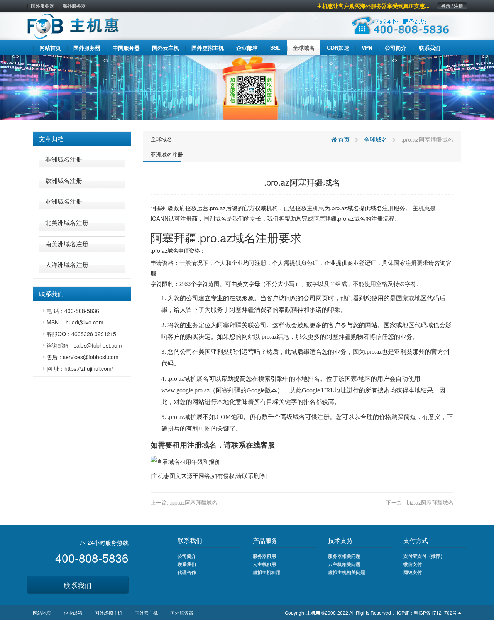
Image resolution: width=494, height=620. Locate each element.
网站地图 (42, 612)
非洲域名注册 (63, 159)
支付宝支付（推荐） (424, 555)
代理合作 (187, 572)
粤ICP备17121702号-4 (437, 612)
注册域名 (202, 444)
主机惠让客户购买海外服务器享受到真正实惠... (373, 6)
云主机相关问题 (344, 564)
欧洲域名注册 (63, 180)
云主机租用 (264, 564)
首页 (343, 139)
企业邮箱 (73, 612)
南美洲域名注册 (66, 243)
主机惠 (160, 475)
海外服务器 (74, 5)
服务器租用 (264, 555)
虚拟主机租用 (267, 572)
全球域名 (161, 139)
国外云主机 (146, 612)
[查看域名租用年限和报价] (185, 460)
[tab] (82, 139)
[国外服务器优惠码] (247, 86)
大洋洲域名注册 (66, 264)
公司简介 (187, 555)
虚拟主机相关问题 (346, 572)
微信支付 (412, 564)
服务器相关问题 (344, 555)
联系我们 (77, 585)
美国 (204, 351)
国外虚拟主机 (108, 612)
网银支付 (412, 572)
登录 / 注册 (452, 5)
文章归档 (51, 138)
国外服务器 (42, 5)
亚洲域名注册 (63, 201)
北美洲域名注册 (66, 222)
